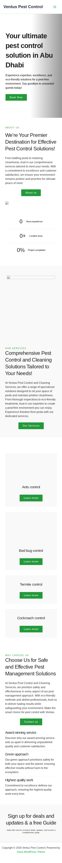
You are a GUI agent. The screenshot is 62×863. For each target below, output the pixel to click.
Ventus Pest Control (23, 7)
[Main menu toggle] (55, 7)
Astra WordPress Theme (31, 852)
